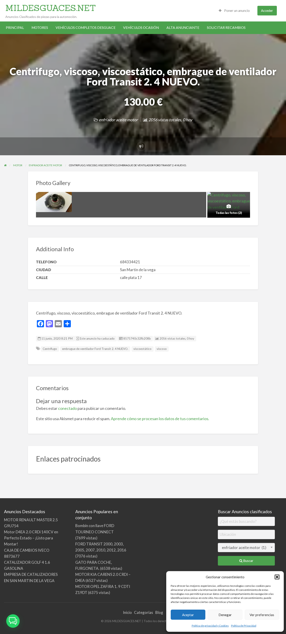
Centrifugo (50, 349)
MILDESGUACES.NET (50, 7)
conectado (67, 408)
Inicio (127, 612)
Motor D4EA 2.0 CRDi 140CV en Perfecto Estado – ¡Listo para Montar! (31, 538)
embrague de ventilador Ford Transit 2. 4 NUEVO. (95, 349)
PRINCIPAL (15, 28)
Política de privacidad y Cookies (210, 625)
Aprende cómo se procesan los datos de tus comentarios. (160, 418)
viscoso (162, 349)
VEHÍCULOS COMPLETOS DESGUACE (86, 28)
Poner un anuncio (236, 11)
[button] (277, 577)
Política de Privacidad (243, 625)
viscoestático (142, 349)
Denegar (225, 615)
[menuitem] (234, 10)
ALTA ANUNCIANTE (182, 28)
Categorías (143, 612)
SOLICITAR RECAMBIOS (226, 28)
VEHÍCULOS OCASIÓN (141, 28)
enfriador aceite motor (118, 119)
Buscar (247, 561)
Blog (159, 612)
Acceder (267, 11)
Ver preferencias (262, 615)
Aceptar (188, 615)
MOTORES (40, 28)
